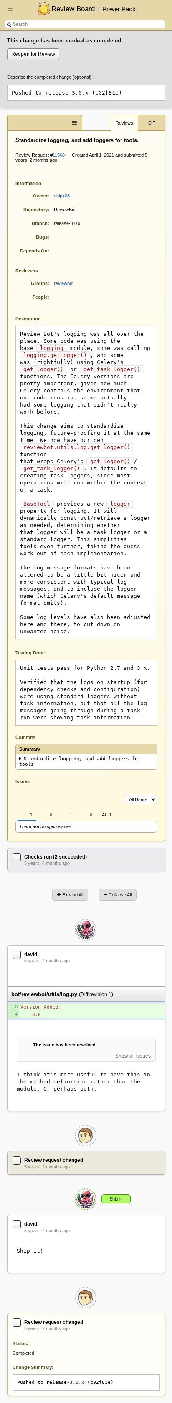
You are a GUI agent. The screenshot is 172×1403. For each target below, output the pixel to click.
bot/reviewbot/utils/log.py (44, 994)
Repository (35, 209)
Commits (25, 737)
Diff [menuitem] (151, 122)
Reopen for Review (33, 54)
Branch (40, 223)
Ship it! (116, 1198)
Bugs (42, 237)
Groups (39, 283)
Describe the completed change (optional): (50, 77)
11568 (59, 154)
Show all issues (133, 1056)
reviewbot (63, 283)
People (40, 297)
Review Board (93, 8)
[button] (10, 12)
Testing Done (30, 652)
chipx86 (62, 195)
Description (34, 318)
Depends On (34, 250)
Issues (22, 781)
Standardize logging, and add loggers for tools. (80, 761)
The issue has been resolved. (65, 1044)
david (30, 954)
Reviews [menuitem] (124, 122)
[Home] (41, 8)
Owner (40, 195)
